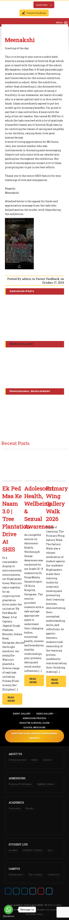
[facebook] (8, 891)
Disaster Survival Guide (34, 722)
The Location (35, 874)
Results (29, 808)
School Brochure (34, 727)
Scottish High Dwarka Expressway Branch (35, 735)
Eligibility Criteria (45, 784)
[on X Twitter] (16, 891)
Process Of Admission (20, 784)
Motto (34, 759)
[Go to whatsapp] (8, 909)
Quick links (42, 4)
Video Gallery (44, 713)
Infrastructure (16, 874)
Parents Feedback (36, 13)
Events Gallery (21, 344)
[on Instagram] (24, 891)
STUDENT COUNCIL (32, 850)
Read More (11, 699)
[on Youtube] (41, 891)
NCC (50, 850)
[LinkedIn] (33, 891)
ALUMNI (13, 850)
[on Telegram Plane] (49, 891)
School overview (17, 759)
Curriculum (14, 808)
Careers (47, 759)
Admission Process (34, 718)
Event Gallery (22, 713)
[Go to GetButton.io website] (8, 916)
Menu (59, 22)
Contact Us (53, 874)
